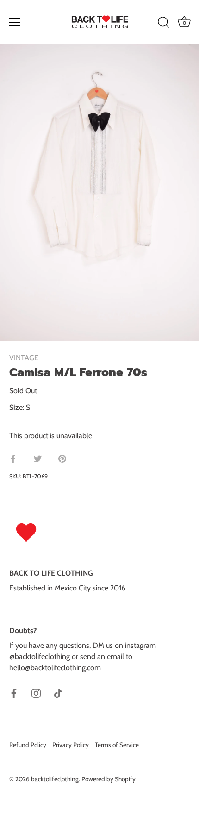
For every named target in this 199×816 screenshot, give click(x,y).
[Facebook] (14, 692)
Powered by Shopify (108, 779)
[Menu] (15, 22)
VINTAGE (23, 357)
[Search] (163, 23)
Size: (16, 407)
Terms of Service (117, 744)
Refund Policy (27, 744)
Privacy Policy (70, 744)
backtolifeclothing (55, 779)
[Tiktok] (58, 692)
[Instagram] (36, 692)
